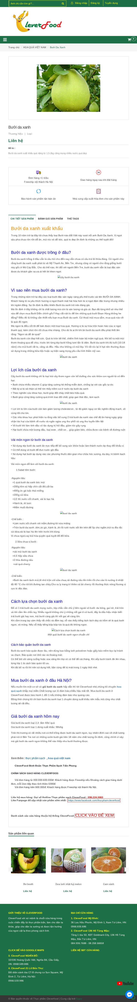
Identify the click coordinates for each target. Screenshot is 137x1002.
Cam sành (68, 884)
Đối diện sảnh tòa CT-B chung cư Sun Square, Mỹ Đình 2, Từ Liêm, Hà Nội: (35, 972)
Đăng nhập (81, 3)
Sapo (79, 998)
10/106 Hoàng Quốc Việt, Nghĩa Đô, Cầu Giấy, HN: (33, 959)
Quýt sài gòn (108, 884)
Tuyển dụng (111, 3)
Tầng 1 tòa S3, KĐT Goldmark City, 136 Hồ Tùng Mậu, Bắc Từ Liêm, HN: (98, 934)
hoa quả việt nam (59, 758)
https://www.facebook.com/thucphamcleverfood (94, 800)
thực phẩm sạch (35, 758)
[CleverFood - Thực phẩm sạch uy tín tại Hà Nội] (37, 21)
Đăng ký (95, 3)
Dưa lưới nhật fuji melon (28, 884)
